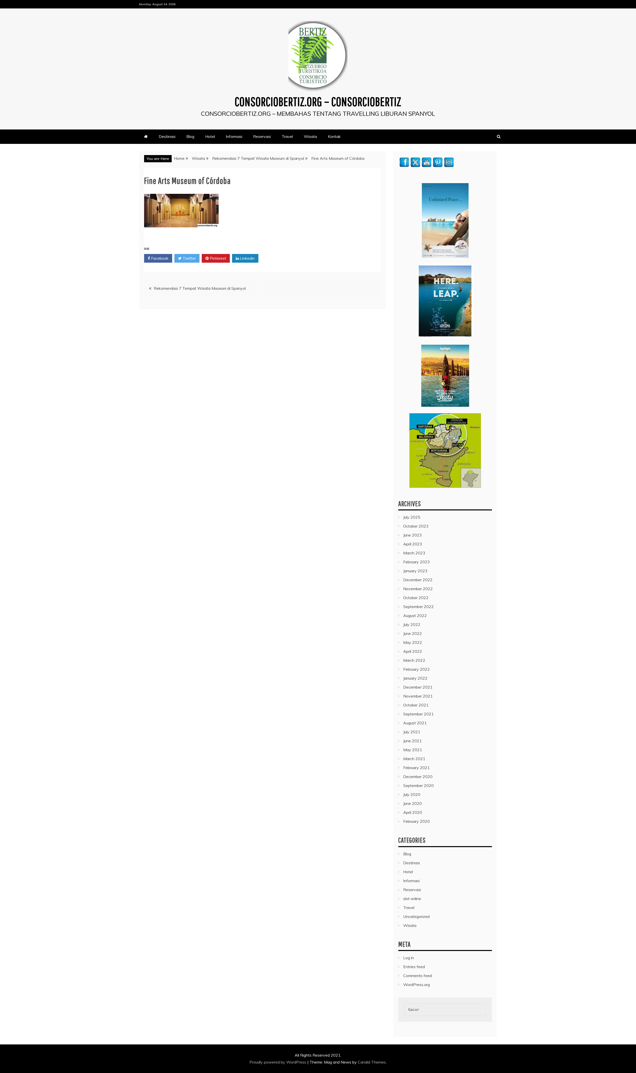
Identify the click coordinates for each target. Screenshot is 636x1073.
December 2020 (418, 776)
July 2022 (411, 624)
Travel (287, 136)
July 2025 (411, 517)
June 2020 (412, 803)
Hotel (210, 136)
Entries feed (414, 966)
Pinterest (217, 258)
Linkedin (247, 258)
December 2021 (418, 687)
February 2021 (416, 767)
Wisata (310, 136)
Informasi (234, 136)
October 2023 (416, 526)
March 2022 (414, 660)
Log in (408, 957)
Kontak (334, 136)
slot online (412, 898)
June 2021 (412, 740)
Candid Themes (372, 1062)
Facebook (159, 258)
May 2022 (412, 642)
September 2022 (418, 606)
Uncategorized (416, 916)
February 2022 (416, 669)
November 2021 (418, 696)
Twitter (189, 258)
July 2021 (411, 731)
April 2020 (412, 812)
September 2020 (418, 785)
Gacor (413, 1009)
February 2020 (416, 821)
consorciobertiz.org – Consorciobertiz (318, 101)
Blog (190, 136)
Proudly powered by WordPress (278, 1062)
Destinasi (167, 136)
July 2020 (411, 794)
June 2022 (412, 633)
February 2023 (416, 561)
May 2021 (412, 749)
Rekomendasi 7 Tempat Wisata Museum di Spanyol (200, 288)
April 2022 (412, 651)
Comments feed (417, 975)
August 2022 (415, 615)
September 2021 (418, 713)
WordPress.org (416, 984)
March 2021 (414, 758)
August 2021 (415, 722)
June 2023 (412, 535)
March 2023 (414, 552)
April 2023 (412, 543)
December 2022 (418, 579)
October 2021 (416, 704)
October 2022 (416, 597)
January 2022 (415, 678)
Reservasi (262, 136)
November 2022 (418, 588)
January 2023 (415, 570)
